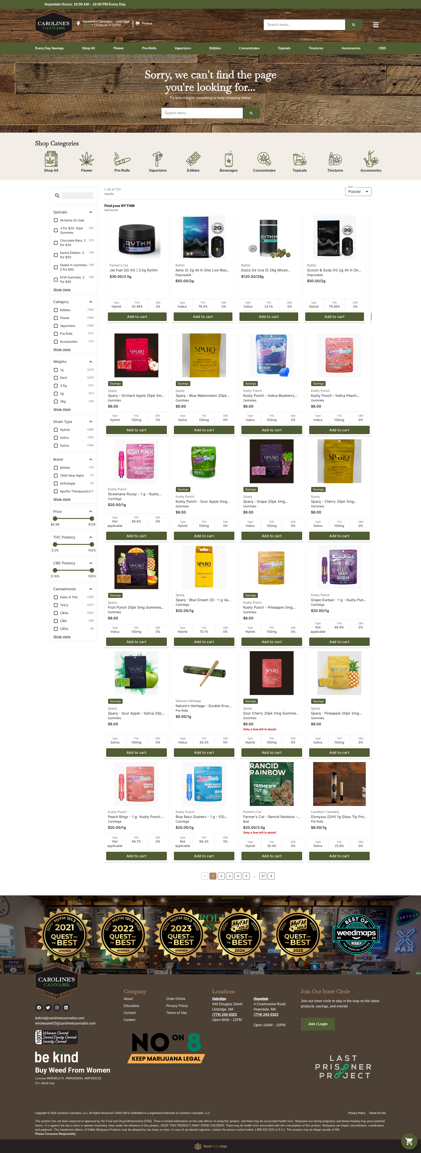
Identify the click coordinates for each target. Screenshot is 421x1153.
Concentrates (264, 170)
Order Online (175, 999)
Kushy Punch (252, 390)
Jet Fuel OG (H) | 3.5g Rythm (134, 270)
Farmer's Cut (119, 265)
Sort (350, 186)
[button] (114, 23)
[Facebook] (39, 1008)
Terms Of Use (377, 1113)
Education (131, 1006)
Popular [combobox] (354, 191)
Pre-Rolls (122, 170)
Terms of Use (176, 1013)
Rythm (180, 265)
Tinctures (335, 170)
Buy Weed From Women (72, 1070)
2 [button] (221, 876)
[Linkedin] (66, 1008)
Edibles (193, 170)
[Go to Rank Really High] (210, 1146)
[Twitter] (48, 1008)
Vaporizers (158, 170)
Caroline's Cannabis (325, 812)
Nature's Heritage (188, 701)
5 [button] (246, 876)
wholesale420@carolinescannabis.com (65, 1023)
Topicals (300, 170)
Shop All (51, 170)
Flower (86, 170)
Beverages (229, 170)
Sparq (112, 390)
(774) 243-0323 (224, 1014)
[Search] (353, 25)
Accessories (370, 170)
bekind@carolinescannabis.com (59, 1018)
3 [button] (230, 876)
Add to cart (137, 316)
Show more (62, 289)
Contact (130, 1013)
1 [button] (213, 876)
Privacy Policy (177, 1006)
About (128, 999)
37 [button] (263, 876)
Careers (129, 1020)
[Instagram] (57, 1008)
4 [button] (238, 876)
